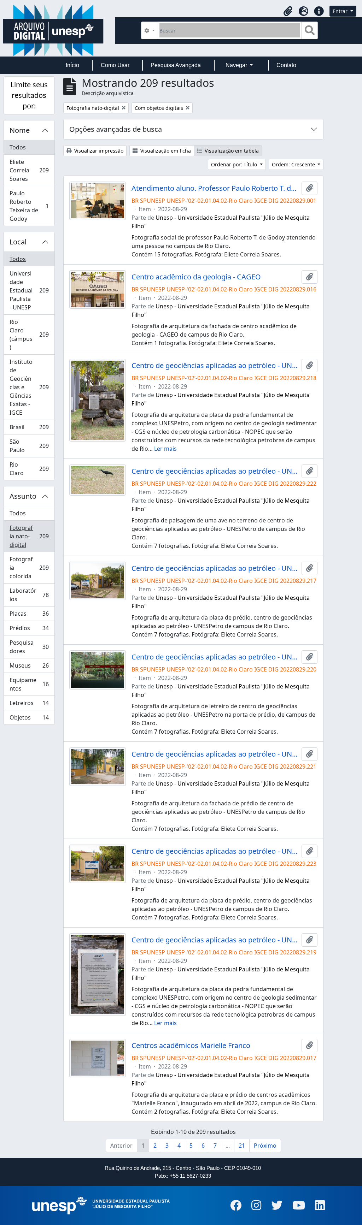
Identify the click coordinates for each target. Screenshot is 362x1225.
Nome (20, 130)
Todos (18, 147)
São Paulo (30, 446)
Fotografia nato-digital (30, 536)
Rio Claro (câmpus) (30, 334)
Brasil (30, 428)
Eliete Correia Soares (30, 170)
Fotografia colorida (30, 567)
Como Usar (115, 65)
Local (18, 242)
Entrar (341, 11)
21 (242, 1145)
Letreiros (29, 704)
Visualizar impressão (98, 150)
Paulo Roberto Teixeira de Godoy (29, 206)
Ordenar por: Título (234, 164)
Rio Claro (30, 469)
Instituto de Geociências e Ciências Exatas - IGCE (30, 387)
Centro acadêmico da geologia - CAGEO (196, 277)
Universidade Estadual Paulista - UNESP (30, 290)
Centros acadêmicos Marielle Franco (191, 1045)
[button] (288, 11)
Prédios (29, 629)
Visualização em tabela (231, 150)
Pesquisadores (29, 647)
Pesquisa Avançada (176, 65)
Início (72, 65)
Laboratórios (29, 595)
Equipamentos (29, 684)
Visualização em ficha (165, 150)
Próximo (265, 1145)
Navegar (237, 65)
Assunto (23, 496)
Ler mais (165, 448)
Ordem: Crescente (294, 164)
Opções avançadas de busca (115, 129)
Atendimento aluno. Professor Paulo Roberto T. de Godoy (215, 188)
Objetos (29, 719)
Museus (29, 667)
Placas (29, 615)
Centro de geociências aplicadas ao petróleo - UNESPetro (215, 365)
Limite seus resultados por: (29, 95)
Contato (286, 65)
